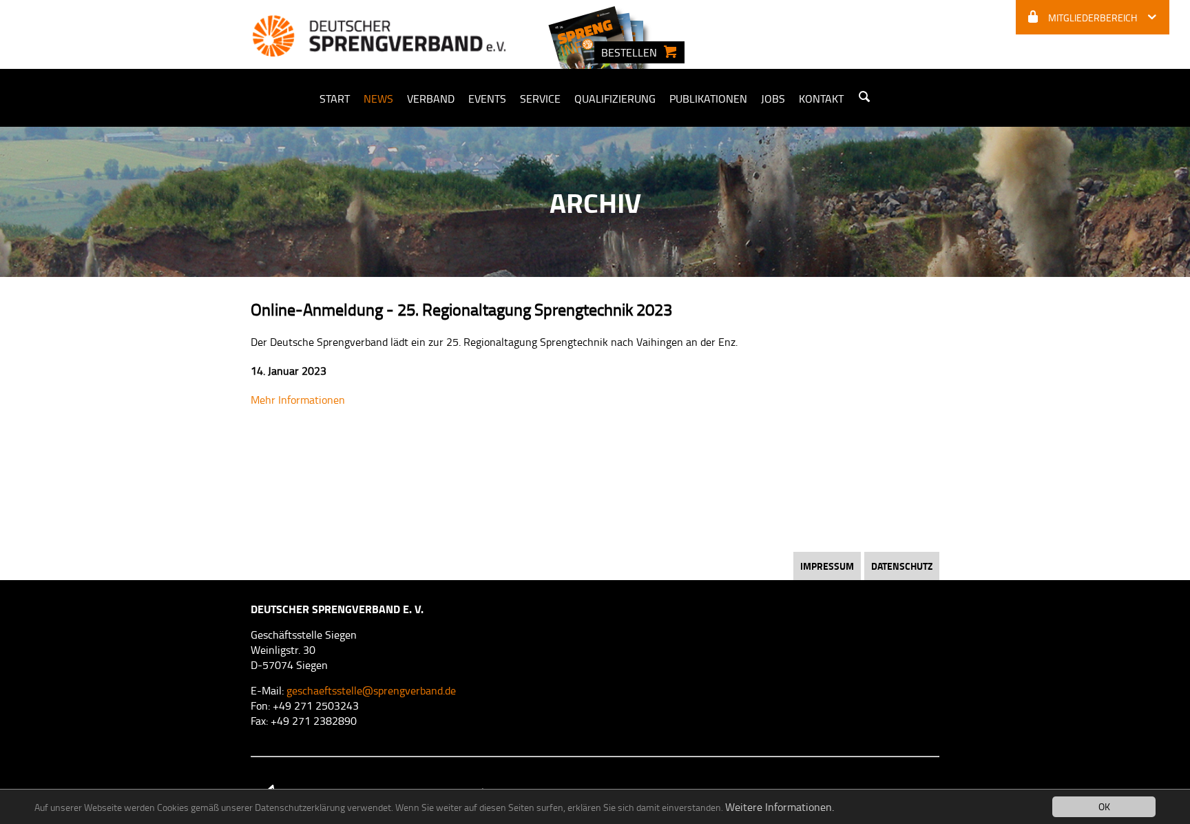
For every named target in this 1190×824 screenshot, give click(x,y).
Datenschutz (901, 566)
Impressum (827, 566)
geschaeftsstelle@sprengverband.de (371, 690)
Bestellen (629, 52)
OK (1104, 806)
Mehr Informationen (298, 399)
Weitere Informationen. (779, 806)
